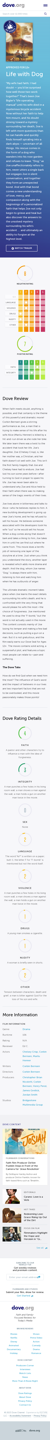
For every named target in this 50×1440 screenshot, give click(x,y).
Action (36, 1341)
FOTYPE (43, 1412)
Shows (36, 1334)
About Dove (25, 1397)
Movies (13, 1334)
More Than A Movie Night (25, 1381)
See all (40, 1247)
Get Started (23, 1295)
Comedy (36, 1345)
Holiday (14, 1353)
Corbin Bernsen (31, 1066)
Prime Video (36, 1338)
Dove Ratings (25, 1393)
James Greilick (31, 1090)
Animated (14, 1345)
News (25, 1377)
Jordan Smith (30, 1094)
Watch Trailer (23, 248)
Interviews (25, 1369)
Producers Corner (25, 1365)
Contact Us (25, 1405)
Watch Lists (25, 1373)
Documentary (14, 1349)
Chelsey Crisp (30, 1051)
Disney (13, 1341)
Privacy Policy (25, 1401)
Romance (36, 1353)
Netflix (13, 1338)
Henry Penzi (40, 1086)
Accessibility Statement (20, 1416)
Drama (26, 1029)
